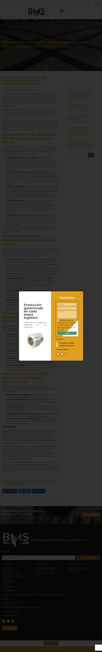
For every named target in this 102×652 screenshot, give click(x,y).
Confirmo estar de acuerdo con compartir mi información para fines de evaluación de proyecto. (66, 325)
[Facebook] (57, 354)
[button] (80, 294)
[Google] (66, 354)
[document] (51, 326)
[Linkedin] (62, 354)
